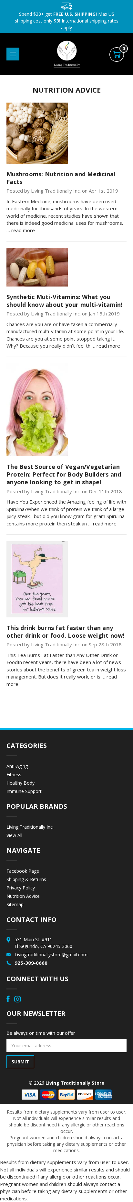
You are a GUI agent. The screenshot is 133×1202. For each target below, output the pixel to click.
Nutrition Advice (23, 896)
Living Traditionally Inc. (30, 827)
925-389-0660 (31, 963)
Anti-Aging (17, 766)
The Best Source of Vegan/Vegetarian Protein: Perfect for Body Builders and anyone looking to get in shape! (63, 474)
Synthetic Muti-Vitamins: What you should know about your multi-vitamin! (64, 300)
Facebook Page (22, 871)
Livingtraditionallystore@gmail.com (51, 955)
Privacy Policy (20, 888)
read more (23, 230)
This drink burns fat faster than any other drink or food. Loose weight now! (65, 631)
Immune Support (24, 791)
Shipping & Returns (26, 879)
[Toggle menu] (12, 54)
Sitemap (15, 904)
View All (14, 835)
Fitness (13, 774)
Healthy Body (20, 783)
